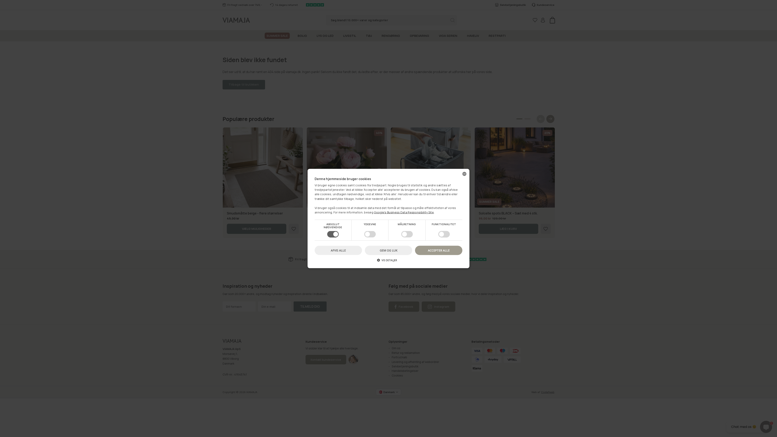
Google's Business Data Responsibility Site (404, 212)
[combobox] (464, 174)
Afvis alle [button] (338, 250)
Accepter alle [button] (439, 250)
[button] (388, 261)
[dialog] (388, 218)
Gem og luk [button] (388, 250)
